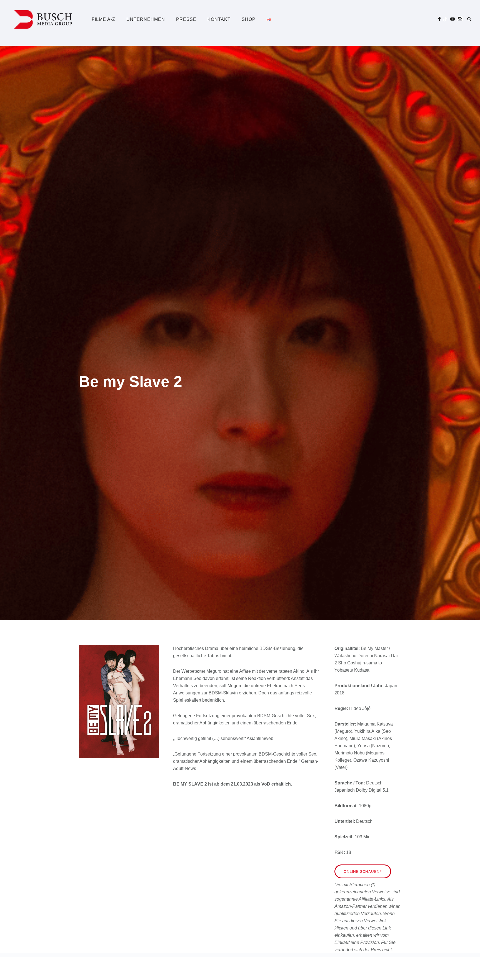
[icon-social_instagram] (460, 19)
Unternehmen (145, 19)
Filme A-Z (103, 19)
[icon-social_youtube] (454, 19)
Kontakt (219, 19)
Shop (249, 19)
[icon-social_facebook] (441, 19)
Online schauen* (363, 871)
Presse (186, 19)
